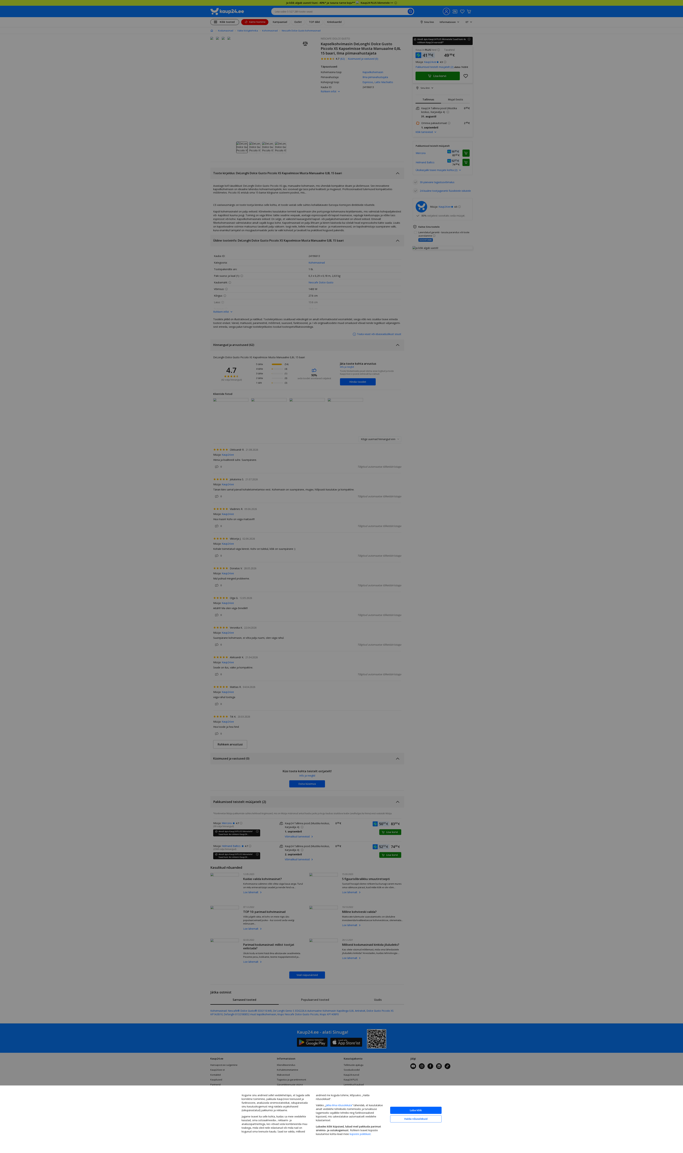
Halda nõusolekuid (415, 1118)
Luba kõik (416, 1110)
